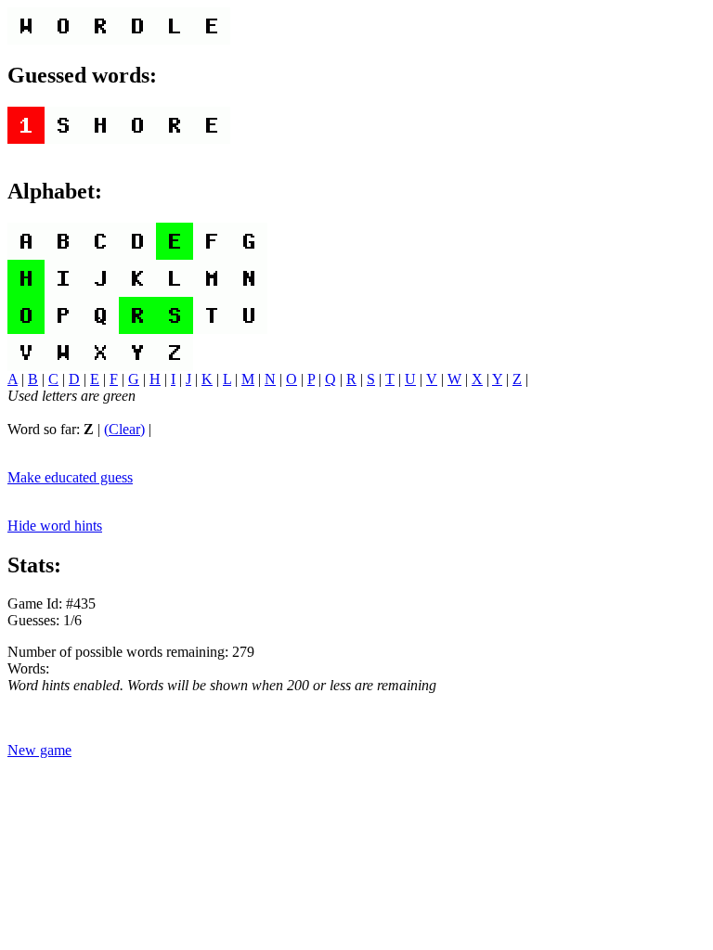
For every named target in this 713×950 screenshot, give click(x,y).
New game (39, 750)
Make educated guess (70, 477)
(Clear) (124, 429)
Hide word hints (54, 525)
